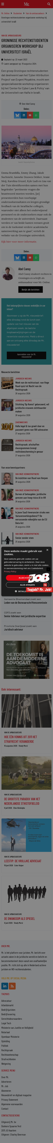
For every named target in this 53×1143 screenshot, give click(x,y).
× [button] (47, 550)
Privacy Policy (10, 571)
